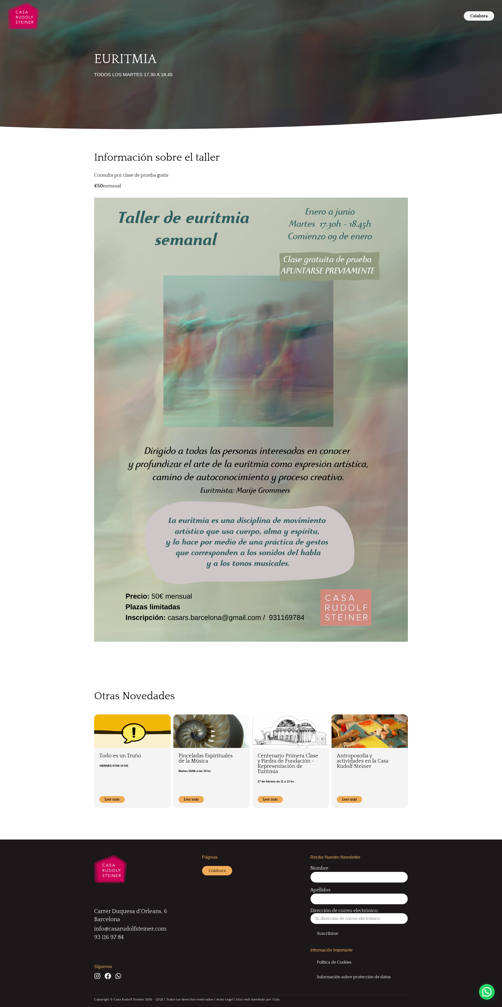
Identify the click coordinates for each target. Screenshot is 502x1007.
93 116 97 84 (109, 937)
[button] (487, 992)
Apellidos (320, 890)
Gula (275, 999)
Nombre (319, 868)
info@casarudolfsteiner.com (130, 929)
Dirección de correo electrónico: (344, 910)
